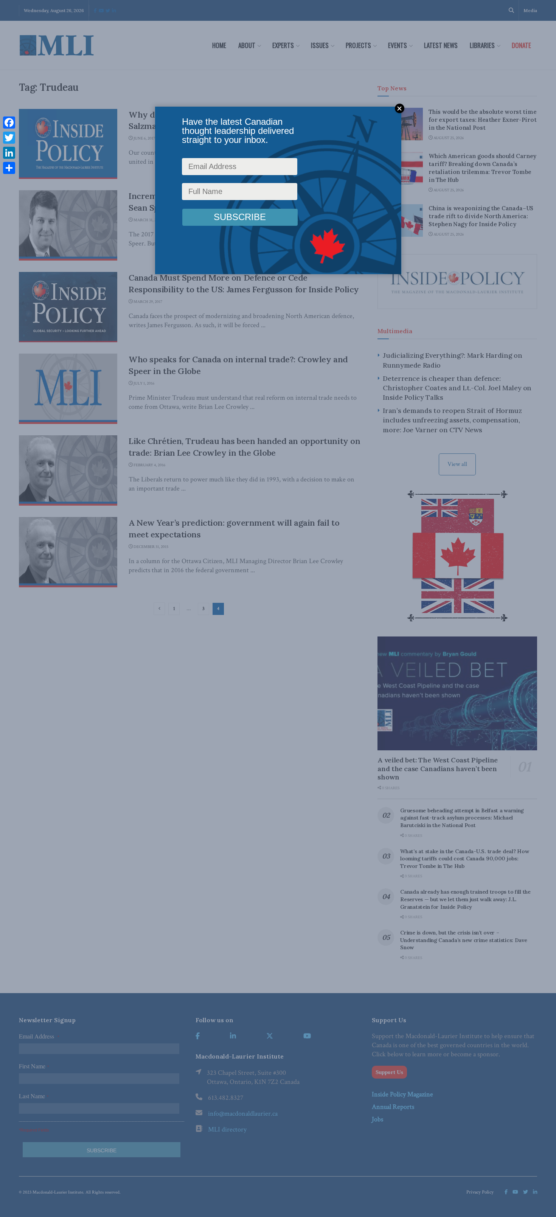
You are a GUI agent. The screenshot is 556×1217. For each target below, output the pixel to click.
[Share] (9, 167)
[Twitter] (9, 137)
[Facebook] (9, 122)
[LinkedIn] (9, 152)
